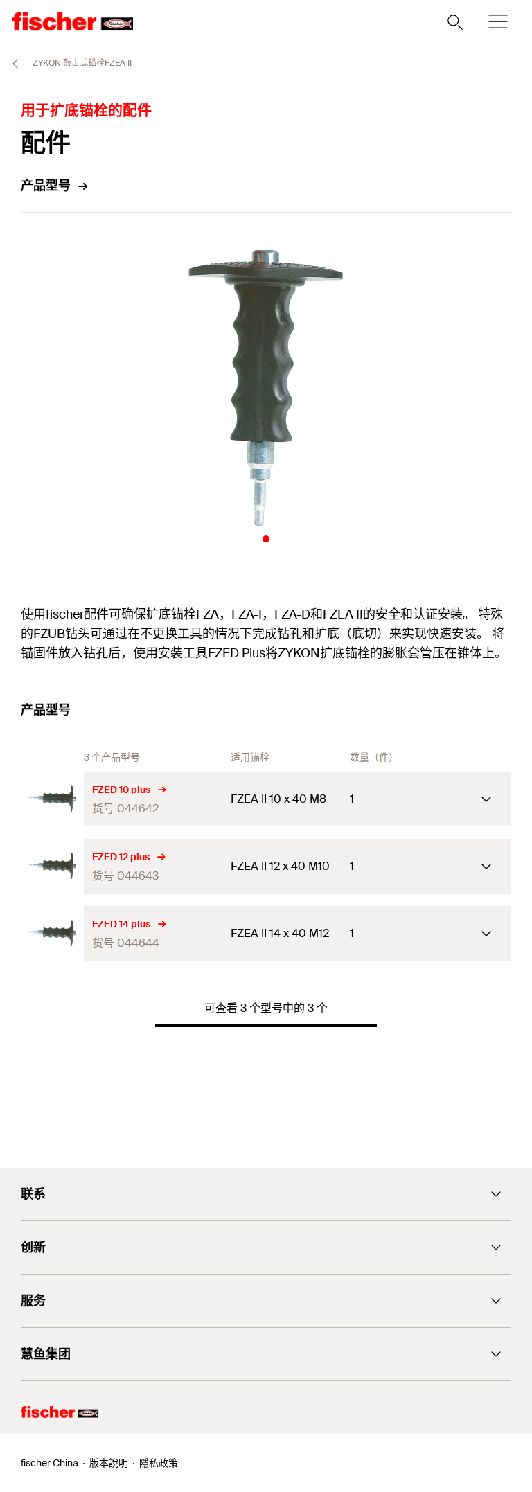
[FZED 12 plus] (52, 866)
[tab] (266, 538)
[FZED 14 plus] (52, 933)
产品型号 (46, 185)
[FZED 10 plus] (52, 799)
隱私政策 (158, 1463)
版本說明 (108, 1463)
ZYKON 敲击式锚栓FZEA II (81, 63)
